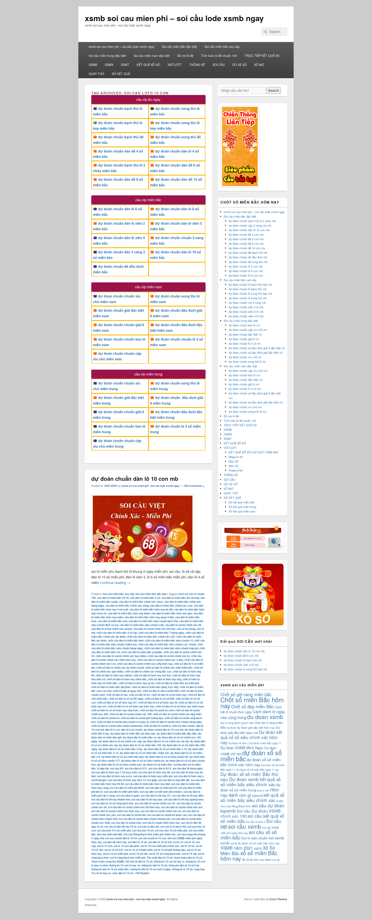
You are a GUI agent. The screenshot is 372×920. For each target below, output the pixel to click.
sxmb (224, 842)
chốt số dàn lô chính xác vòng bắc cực (148, 671)
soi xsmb (276, 838)
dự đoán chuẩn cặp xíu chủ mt (248, 330)
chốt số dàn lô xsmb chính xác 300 (131, 714)
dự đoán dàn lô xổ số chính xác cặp (120, 741)
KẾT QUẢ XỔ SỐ (148, 64)
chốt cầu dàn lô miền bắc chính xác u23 (151, 636)
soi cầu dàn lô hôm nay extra (114, 776)
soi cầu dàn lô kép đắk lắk (174, 780)
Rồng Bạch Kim (241, 806)
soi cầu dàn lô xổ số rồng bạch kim (112, 803)
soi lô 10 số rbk (138, 854)
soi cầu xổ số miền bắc (248, 834)
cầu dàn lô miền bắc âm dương (180, 598)
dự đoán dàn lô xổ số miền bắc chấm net (144, 753)
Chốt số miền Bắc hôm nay (252, 702)
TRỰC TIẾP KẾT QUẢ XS (262, 55)
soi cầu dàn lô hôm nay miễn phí (152, 776)
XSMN (109, 64)
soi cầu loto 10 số (142, 830)
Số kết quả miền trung (242, 507)
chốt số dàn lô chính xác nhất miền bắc (169, 667)
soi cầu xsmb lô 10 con (152, 838)
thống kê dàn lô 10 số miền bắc (110, 869)
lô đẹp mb (103, 768)
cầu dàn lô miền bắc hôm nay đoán (129, 613)
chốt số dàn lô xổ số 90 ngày (126, 699)
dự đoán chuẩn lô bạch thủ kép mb (250, 284)
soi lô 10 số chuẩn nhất (139, 850)
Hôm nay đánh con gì (249, 792)
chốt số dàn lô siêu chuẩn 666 (161, 691)
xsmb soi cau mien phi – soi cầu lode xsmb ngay (174, 17)
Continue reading (115, 582)
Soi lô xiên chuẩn (254, 838)
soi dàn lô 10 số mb (160, 842)
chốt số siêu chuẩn (183, 726)
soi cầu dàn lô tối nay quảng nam (183, 799)
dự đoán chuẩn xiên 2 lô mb (246, 307)
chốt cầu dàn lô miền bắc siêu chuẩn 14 (169, 640)
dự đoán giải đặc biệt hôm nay (256, 727)
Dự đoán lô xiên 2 (238, 743)
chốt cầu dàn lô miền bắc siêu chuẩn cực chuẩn (167, 644)
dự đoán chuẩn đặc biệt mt (245, 334)
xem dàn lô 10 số (122, 873)
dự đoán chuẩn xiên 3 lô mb (246, 312)
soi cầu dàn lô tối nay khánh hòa (110, 799)
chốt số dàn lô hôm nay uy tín (136, 683)
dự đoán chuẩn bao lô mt (244, 325)
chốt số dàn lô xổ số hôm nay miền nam (180, 706)
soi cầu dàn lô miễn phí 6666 (127, 788)
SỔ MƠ (259, 64)
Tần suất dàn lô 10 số (160, 857)
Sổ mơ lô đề (185, 55)
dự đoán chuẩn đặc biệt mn (246, 380)
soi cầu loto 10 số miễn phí (171, 830)
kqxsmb (257, 795)
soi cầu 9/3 (116, 768)
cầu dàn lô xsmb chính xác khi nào (154, 629)
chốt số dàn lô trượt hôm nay (169, 695)
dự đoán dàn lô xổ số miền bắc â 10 (165, 749)
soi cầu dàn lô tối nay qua (147, 799)
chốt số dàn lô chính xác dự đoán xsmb (120, 667)
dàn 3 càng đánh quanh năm (237, 723)
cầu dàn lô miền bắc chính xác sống (127, 605)
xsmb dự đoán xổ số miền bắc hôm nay (255, 843)
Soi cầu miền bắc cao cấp (222, 46)
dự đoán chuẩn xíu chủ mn (245, 407)
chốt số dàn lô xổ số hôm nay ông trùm (114, 710)
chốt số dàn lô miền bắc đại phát (110, 687)
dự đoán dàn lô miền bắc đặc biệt (177, 733)
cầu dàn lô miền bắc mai (112, 621)
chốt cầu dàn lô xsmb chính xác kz (169, 656)
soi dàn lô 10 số (137, 842)
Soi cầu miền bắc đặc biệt (179, 46)
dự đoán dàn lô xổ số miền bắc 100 (140, 745)
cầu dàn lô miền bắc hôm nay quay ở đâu (149, 617)
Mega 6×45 (236, 457)
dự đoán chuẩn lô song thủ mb (248, 298)
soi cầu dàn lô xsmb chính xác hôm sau (115, 811)
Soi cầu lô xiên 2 (255, 821)
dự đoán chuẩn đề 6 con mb (246, 239)
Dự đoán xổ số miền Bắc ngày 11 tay (257, 769)
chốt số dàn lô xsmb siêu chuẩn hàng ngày (176, 722)
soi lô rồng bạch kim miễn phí (128, 857)
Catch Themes (278, 899)
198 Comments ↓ (194, 486)
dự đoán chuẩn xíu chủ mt (245, 357)
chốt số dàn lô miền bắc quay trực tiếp (155, 687)
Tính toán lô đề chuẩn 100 (219, 55)
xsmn (258, 848)
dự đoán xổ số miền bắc (157, 764)
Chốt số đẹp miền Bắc (252, 706)
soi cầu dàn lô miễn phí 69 (161, 788)
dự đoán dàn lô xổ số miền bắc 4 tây (121, 749)
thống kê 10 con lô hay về (124, 865)
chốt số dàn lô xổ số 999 (159, 699)
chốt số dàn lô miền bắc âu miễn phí (177, 683)
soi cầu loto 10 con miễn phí (114, 830)
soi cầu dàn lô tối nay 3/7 (156, 795)
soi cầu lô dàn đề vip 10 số (120, 826)
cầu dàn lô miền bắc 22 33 (113, 598)
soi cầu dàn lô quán (128, 795)
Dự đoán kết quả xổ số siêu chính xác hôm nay (251, 737)
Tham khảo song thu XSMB (107, 861)
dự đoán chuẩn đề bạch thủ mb (248, 253)
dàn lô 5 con (112, 730)
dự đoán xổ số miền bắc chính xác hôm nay (250, 762)
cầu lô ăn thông (186, 629)
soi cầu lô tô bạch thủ (173, 826)
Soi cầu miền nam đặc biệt (151, 55)
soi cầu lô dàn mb (148, 826)
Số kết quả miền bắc (241, 502)
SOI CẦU (218, 64)
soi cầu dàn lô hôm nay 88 (154, 772)
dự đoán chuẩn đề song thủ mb (248, 262)
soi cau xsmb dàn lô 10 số (121, 838)
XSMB (93, 64)
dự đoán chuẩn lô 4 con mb (246, 266)
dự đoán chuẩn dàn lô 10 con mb (134, 479)
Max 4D (233, 466)
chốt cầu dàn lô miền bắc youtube (141, 652)
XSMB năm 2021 (236, 848)
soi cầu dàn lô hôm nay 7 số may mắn (114, 772)
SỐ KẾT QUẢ (121, 74)
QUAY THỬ (96, 74)
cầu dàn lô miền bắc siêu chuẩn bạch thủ (153, 621)
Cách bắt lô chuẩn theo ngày (251, 709)
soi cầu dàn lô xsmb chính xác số (161, 811)
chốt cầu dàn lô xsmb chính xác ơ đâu (160, 660)
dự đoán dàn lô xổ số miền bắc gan (122, 757)
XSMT (125, 64)
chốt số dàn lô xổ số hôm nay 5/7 (117, 702)
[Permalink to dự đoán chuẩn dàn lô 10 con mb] (142, 565)
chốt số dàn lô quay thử (127, 691)
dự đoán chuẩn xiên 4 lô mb (246, 316)
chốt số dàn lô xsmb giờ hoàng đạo (142, 718)
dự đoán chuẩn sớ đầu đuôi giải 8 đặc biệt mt (257, 348)
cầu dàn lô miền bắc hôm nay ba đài (151, 609)
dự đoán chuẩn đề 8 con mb (246, 243)
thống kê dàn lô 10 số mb (184, 865)
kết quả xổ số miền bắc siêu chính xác (252, 797)
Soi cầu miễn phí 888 (109, 834)
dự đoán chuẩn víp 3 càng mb (247, 302)
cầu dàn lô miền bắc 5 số (145, 598)
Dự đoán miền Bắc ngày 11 (266, 743)
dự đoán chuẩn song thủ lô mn (248, 411)
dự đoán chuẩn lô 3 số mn (245, 389)
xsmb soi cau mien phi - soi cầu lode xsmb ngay (150, 486)
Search (273, 90)
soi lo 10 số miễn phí (115, 854)
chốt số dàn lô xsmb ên (105, 718)
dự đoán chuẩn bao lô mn (244, 375)
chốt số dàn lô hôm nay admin (114, 675)
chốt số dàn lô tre (139, 695)
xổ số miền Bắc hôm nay (248, 855)
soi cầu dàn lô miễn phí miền (121, 792)
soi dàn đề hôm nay (115, 842)
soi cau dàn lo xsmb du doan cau (167, 815)
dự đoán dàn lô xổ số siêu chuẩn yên (119, 764)
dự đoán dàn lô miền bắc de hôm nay (132, 733)
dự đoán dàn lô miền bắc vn (140, 737)
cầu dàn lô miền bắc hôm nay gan (171, 613)
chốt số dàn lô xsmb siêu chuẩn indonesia (116, 726)
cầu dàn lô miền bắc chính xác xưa (171, 605)
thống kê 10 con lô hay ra (169, 861)
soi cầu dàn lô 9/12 (160, 768)
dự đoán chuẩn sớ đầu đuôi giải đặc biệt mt (255, 352)
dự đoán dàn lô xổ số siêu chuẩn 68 (166, 757)
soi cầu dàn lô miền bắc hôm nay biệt (147, 784)
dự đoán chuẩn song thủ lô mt (247, 362)
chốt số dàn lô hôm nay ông (164, 679)
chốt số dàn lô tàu (117, 695)
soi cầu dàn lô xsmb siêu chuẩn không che (144, 819)
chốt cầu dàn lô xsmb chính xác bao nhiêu (121, 656)
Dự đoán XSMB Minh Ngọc (242, 747)
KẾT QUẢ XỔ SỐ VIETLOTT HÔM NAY (254, 452)
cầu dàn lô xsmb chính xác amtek (111, 629)
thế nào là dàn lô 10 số (139, 861)
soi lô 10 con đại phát (126, 846)
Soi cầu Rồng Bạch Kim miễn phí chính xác (150, 834)
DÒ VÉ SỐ (239, 64)
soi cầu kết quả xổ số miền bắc (252, 818)
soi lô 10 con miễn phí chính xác (160, 846)
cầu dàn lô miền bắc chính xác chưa (141, 602)
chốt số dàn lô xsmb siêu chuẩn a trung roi (123, 722)
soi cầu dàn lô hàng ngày (187, 768)
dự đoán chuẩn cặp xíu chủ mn (248, 371)
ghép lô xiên (263, 790)
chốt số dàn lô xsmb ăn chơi (157, 710)
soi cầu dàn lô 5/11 (136, 768)
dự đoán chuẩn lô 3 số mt (244, 343)
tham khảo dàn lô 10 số (188, 857)
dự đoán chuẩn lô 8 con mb (246, 275)
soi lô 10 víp (189, 854)
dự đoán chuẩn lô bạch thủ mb (248, 289)
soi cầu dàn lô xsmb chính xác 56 (155, 803)
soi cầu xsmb (244, 826)
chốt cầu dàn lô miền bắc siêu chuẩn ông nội (171, 648)
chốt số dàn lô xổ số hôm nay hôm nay (131, 706)
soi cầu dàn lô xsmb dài (131, 815)
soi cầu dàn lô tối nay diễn (187, 795)
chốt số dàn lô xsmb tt (157, 726)
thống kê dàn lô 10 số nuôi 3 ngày (150, 869)
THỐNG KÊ (197, 64)
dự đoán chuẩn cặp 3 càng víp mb (250, 225)
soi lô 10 (178, 842)
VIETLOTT (174, 64)
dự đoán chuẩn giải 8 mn (244, 384)
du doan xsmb (265, 716)
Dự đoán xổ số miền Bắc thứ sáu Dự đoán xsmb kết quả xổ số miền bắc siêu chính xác (250, 779)
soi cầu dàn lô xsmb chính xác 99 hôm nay (134, 807)
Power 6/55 (236, 470)
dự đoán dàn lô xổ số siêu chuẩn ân (142, 761)
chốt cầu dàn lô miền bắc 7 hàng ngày (161, 633)
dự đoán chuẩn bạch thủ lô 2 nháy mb (252, 221)
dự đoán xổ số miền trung (250, 787)
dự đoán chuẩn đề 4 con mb (246, 234)
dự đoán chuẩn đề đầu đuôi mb (248, 257)
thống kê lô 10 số (182, 869)
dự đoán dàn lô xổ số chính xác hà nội (166, 741)
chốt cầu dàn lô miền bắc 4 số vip (116, 633)
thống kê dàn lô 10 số (154, 865)
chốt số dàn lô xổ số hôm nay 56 (157, 702)
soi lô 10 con (104, 846)
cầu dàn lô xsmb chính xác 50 (183, 625)
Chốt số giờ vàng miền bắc (245, 694)
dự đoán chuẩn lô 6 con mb (246, 271)
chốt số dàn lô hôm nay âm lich (152, 675)
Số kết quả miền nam (242, 511)
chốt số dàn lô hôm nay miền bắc (127, 679)
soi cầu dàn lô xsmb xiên (126, 823)
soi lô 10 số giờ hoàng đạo (170, 850)
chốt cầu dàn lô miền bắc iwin (126, 640)
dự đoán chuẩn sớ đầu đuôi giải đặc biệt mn (256, 402)
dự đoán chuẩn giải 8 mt (244, 339)
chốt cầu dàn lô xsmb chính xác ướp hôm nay (145, 664)
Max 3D (233, 461)
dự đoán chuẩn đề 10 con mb (247, 248)
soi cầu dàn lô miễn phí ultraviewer (161, 792)
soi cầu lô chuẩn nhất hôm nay (161, 823)
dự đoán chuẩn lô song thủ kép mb (250, 293)
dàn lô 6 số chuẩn (132, 730)
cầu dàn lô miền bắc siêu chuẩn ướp (142, 625)
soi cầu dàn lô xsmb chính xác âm (181, 807)
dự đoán (231, 727)
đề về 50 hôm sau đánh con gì (261, 860)
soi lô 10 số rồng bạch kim (165, 854)
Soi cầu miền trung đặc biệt (107, 55)
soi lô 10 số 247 (113, 850)
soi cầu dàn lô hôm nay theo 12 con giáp (132, 780)
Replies (142, 873)
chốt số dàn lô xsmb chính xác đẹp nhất (177, 714)
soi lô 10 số (187, 846)
